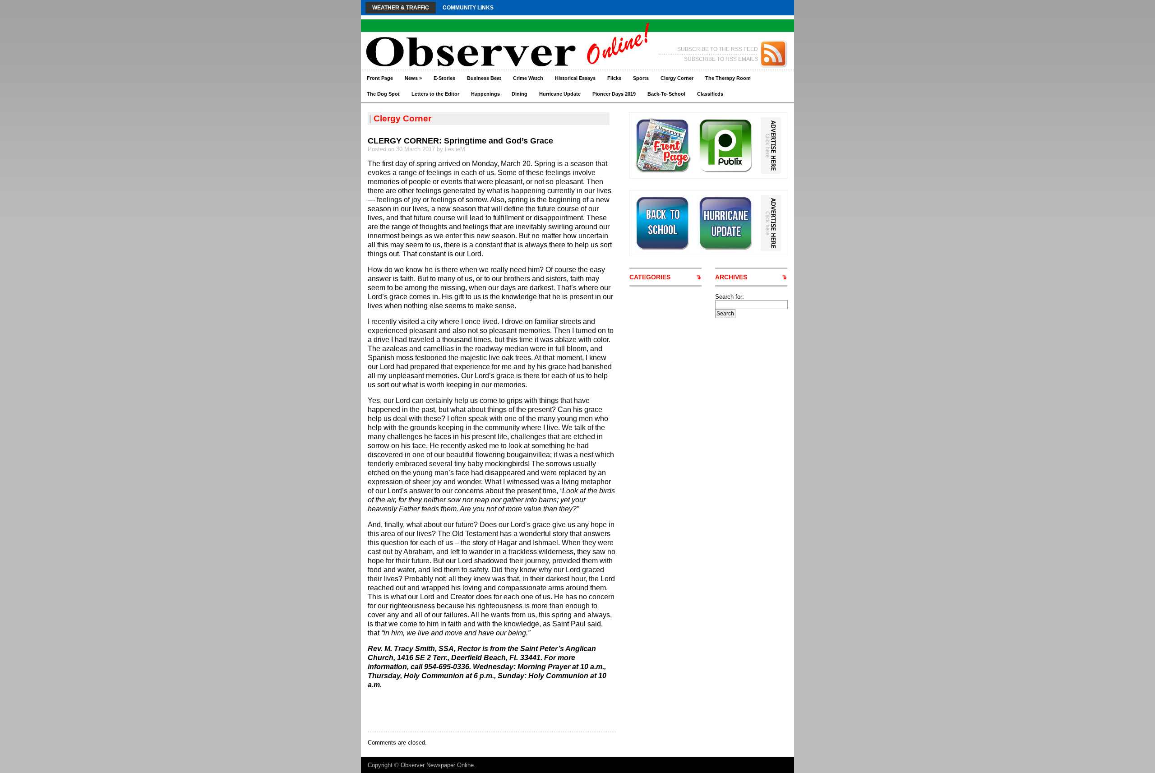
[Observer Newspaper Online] (448, 36)
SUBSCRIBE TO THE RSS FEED (717, 49)
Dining (519, 94)
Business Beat (484, 78)
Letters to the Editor (435, 94)
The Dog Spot (383, 94)
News (413, 78)
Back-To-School (666, 94)
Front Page (380, 78)
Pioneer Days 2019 (614, 94)
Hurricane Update (560, 94)
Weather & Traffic (400, 8)
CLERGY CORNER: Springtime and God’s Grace (460, 140)
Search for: (729, 296)
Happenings (485, 94)
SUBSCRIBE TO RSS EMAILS (721, 59)
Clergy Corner (677, 78)
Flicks (614, 78)
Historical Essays (575, 78)
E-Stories (444, 78)
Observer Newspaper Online (437, 765)
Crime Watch (528, 78)
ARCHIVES (731, 277)
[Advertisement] (473, 709)
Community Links (468, 8)
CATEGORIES (649, 277)
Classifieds (710, 94)
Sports (641, 78)
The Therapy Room (728, 78)
